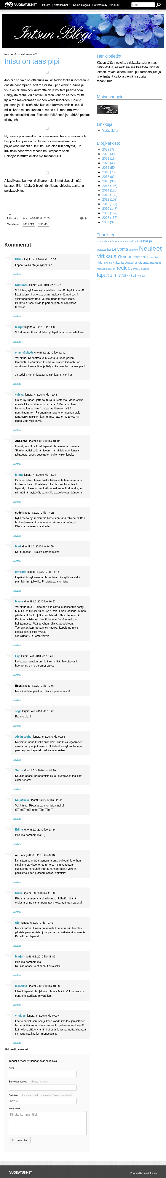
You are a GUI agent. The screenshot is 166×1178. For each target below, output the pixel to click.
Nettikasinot (61, 5)
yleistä (141, 275)
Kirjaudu (114, 5)
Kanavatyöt (124, 241)
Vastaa (17, 274)
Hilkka (19, 259)
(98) (109, 181)
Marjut (19, 327)
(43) (109, 163)
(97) (109, 222)
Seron (19, 770)
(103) (109, 199)
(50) (109, 167)
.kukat (100, 241)
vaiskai (19, 394)
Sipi (18, 923)
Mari (18, 546)
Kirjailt (134, 241)
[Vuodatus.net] (21, 1172)
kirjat (100, 262)
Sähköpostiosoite (29, 1081)
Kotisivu (41, 1095)
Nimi (12, 1068)
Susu (18, 893)
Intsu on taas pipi (32, 61)
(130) (109, 195)
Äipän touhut (23, 736)
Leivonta (120, 249)
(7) (108, 149)
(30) (109, 154)
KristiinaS (21, 285)
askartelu (140, 257)
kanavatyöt (153, 257)
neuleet (123, 268)
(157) (109, 213)
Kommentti (15, 1108)
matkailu (155, 262)
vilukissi (20, 1015)
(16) (109, 158)
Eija (17, 656)
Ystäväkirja (110, 130)
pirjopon (21, 572)
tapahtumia (109, 275)
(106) (109, 186)
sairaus (145, 269)
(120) (109, 190)
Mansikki (21, 986)
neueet (111, 269)
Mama (19, 601)
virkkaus (129, 275)
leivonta (143, 262)
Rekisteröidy (99, 5)
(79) (109, 172)
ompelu (136, 269)
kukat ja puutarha (125, 262)
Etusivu (46, 5)
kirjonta (108, 262)
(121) (109, 204)
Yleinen (43, 224)
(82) (109, 176)
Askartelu (110, 241)
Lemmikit (133, 249)
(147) (109, 208)
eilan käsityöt (24, 352)
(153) (109, 217)
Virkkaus (106, 256)
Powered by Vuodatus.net (143, 1173)
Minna (19, 475)
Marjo (19, 956)
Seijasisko (22, 800)
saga (18, 711)
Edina (19, 829)
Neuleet (28, 224)
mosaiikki (102, 269)
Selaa (81, 5)
